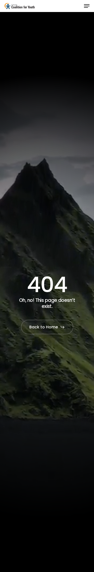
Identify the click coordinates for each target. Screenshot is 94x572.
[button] (86, 6)
